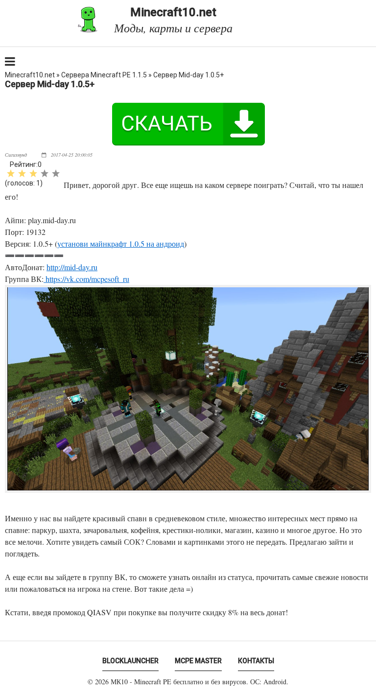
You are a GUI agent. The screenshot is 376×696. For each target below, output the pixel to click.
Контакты (256, 661)
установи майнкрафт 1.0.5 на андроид (120, 243)
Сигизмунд (16, 154)
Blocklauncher (130, 661)
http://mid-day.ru (72, 267)
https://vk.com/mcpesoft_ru (86, 279)
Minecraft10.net (173, 19)
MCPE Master (198, 661)
